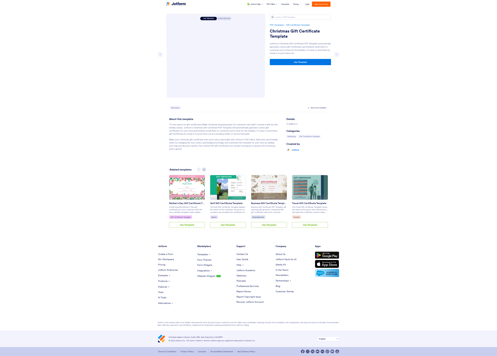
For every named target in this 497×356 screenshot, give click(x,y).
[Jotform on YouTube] (332, 351)
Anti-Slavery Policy (246, 351)
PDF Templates (277, 25)
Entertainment (258, 217)
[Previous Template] (160, 54)
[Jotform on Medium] (317, 351)
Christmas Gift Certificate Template (295, 34)
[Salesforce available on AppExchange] (327, 273)
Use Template (300, 62)
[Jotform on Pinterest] (327, 351)
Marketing (292, 136)
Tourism (297, 217)
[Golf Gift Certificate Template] (228, 187)
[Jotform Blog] (322, 351)
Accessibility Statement (221, 351)
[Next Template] (336, 54)
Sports (214, 217)
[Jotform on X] (307, 351)
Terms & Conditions (167, 351)
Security (202, 351)
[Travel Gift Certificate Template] (310, 187)
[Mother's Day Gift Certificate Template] (187, 187)
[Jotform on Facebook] (303, 351)
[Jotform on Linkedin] (312, 351)
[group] (186, 203)
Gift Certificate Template (298, 25)
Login (307, 4)
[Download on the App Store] (327, 264)
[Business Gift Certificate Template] (269, 187)
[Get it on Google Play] (327, 255)
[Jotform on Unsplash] (337, 351)
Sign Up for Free (321, 4)
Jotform (295, 150)
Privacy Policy (187, 351)
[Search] (272, 17)
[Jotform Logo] (176, 4)
